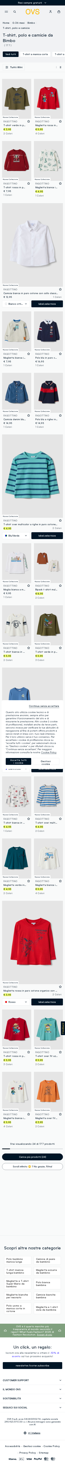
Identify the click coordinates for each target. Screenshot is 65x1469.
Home (6, 22)
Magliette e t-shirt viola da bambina (47, 1308)
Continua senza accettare (44, 705)
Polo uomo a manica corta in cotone (15, 1308)
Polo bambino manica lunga (14, 1260)
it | (34, 1433)
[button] (63, 1028)
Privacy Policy (27, 1452)
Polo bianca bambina (43, 1283)
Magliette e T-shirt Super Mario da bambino (17, 1283)
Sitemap (44, 1452)
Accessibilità (12, 1446)
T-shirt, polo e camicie (16, 27)
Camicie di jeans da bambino (45, 1260)
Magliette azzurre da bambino (46, 1271)
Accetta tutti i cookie (18, 761)
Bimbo (31, 22)
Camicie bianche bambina (46, 1296)
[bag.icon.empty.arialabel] (59, 11)
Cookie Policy (52, 1446)
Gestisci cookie (32, 1446)
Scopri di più (44, 1334)
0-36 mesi (18, 22)
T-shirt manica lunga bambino (15, 1271)
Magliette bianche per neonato (17, 1296)
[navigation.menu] (6, 11)
